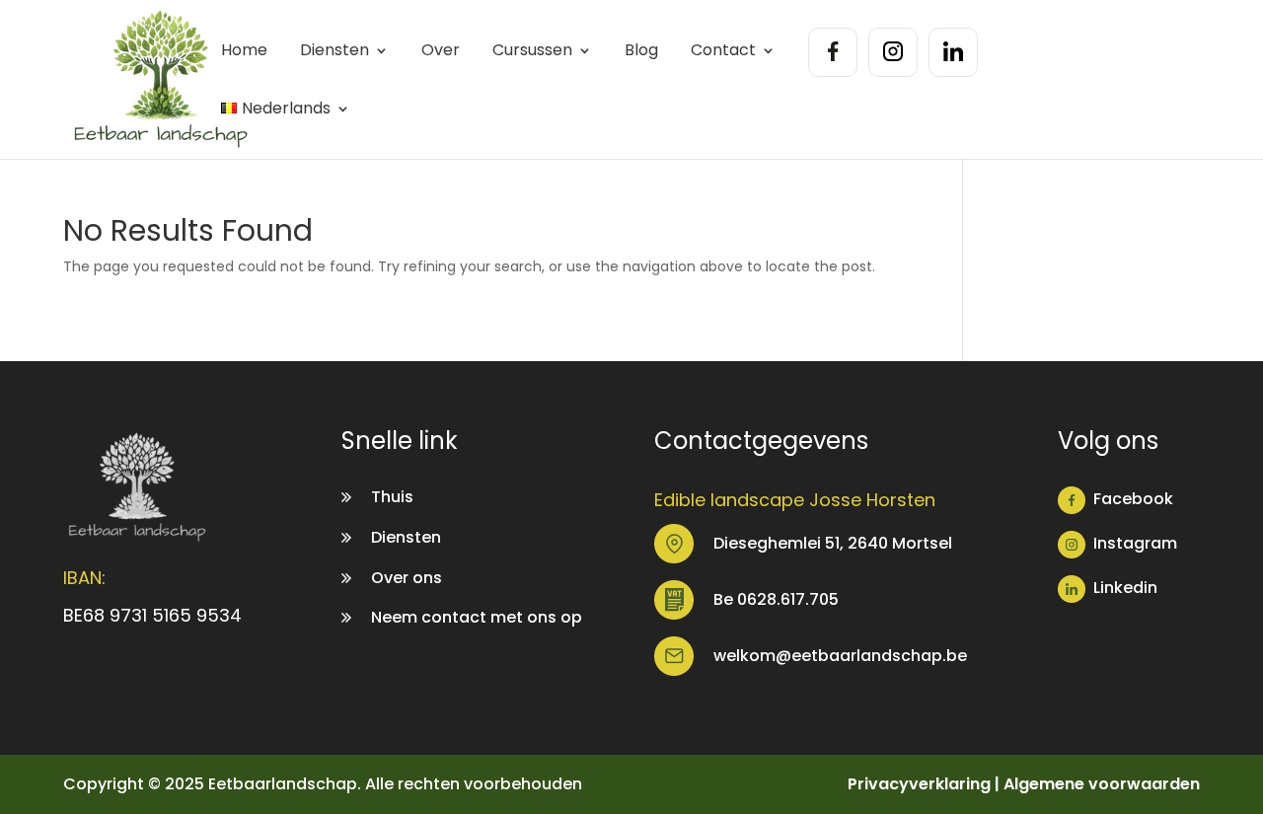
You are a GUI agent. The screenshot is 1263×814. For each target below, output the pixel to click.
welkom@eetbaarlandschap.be (840, 655)
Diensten (334, 51)
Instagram (1135, 543)
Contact (723, 51)
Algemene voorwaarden (1101, 784)
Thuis (392, 496)
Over (440, 51)
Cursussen (532, 51)
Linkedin (1125, 587)
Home (244, 51)
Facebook (1133, 498)
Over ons (406, 577)
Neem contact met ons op (476, 617)
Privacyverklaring (919, 784)
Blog (641, 51)
